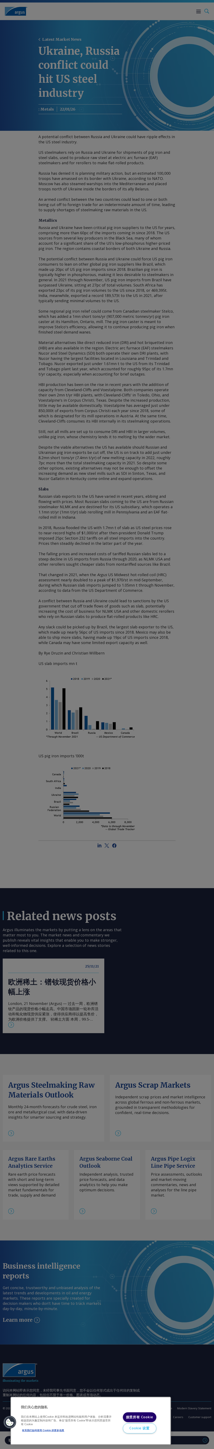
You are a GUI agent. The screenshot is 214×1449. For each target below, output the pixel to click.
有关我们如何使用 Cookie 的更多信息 (43, 1430)
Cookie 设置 (139, 1428)
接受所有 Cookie (139, 1417)
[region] (90, 1421)
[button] (10, 1422)
